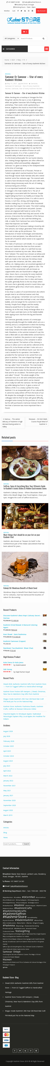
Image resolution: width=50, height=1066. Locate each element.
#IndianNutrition (8, 905)
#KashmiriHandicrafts (14, 911)
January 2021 (8, 795)
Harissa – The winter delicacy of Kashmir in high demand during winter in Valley (12, 423)
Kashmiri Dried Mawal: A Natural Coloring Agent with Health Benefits (23, 939)
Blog (5, 832)
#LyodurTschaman (8, 920)
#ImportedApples (21, 903)
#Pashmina (9, 925)
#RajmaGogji (20, 926)
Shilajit (16, 951)
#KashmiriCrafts (23, 908)
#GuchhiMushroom (9, 900)
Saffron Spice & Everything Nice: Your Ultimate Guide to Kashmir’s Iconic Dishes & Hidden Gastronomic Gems (23, 948)
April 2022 (7, 771)
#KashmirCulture (8, 908)
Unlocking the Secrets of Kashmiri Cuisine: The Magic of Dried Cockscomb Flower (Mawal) (21, 956)
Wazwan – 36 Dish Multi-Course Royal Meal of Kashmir (38, 421)
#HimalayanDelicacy (9, 903)
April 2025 (7, 751)
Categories (10, 49)
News (5, 837)
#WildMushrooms (19, 928)
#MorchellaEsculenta (9, 923)
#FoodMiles (17, 897)
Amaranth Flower (31, 928)
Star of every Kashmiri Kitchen (30, 88)
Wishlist (7, 11)
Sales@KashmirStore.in (19, 886)
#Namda (29, 923)
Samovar (15, 88)
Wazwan (7, 959)
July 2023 (6, 766)
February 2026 (8, 741)
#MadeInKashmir (24, 920)
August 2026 (8, 731)
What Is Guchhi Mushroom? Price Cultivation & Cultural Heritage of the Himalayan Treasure (24, 963)
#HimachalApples (21, 900)
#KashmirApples (30, 905)
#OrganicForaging (38, 923)
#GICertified (28, 897)
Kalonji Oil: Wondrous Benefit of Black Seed (20, 588)
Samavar (34, 83)
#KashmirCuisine (41, 905)
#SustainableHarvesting (32, 926)
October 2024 (8, 756)
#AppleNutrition (8, 897)
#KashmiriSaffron (14, 913)
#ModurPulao (38, 920)
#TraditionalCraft (8, 928)
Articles (8, 74)
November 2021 (9, 785)
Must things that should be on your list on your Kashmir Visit (21, 536)
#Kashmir (19, 905)
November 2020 (9, 800)
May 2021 (7, 790)
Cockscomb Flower (8, 931)
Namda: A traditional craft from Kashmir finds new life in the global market (23, 943)
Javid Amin (24, 83)
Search (26, 844)
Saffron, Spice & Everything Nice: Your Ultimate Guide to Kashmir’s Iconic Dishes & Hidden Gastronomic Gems (25, 487)
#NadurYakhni (21, 923)
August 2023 (8, 761)
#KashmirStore (15, 916)
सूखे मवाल (5, 967)
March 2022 (7, 776)
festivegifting (22, 931)
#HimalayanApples (33, 900)
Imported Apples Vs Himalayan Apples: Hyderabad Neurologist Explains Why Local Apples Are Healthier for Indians (24, 716)
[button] (46, 48)
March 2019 (7, 815)
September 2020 (9, 805)
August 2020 (8, 810)
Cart (13, 11)
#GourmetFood (40, 897)
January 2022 (8, 781)
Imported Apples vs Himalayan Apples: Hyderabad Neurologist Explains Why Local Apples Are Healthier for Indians (24, 935)
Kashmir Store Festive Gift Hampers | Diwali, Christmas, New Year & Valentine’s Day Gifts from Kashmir (24, 1001)
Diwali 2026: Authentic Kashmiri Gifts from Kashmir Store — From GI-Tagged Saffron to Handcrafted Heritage (24, 987)
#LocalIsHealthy (32, 917)
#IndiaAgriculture (33, 903)
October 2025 (8, 746)
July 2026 (6, 736)
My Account (41, 11)
